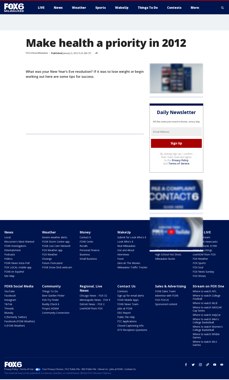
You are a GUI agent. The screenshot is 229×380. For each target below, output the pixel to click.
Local (7, 237)
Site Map (9, 276)
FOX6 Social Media (18, 286)
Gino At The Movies (128, 263)
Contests (122, 291)
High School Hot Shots (168, 254)
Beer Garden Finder (53, 295)
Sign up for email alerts (130, 295)
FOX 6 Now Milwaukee (37, 53)
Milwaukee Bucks (165, 258)
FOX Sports (199, 263)
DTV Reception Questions (132, 330)
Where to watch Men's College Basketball (206, 320)
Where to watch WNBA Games (206, 335)
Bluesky (8, 312)
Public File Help (126, 317)
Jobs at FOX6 (124, 308)
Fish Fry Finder (50, 300)
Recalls (84, 246)
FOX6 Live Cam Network (56, 246)
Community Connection (55, 312)
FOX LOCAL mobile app (17, 267)
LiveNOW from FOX (204, 254)
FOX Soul (198, 267)
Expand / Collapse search (222, 7)
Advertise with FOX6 (166, 295)
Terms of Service (178, 163)
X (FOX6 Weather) (14, 325)
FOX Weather (49, 254)
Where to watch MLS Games (205, 343)
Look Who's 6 (125, 241)
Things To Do (50, 291)
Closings (47, 258)
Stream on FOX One (208, 286)
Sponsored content (166, 304)
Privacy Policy (180, 160)
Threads (9, 308)
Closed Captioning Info (130, 325)
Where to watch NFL (205, 291)
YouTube (9, 291)
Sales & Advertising (170, 286)
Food (120, 258)
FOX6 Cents (86, 241)
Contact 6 (85, 237)
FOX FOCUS (162, 300)
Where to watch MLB (205, 303)
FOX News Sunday (203, 271)
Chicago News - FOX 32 (93, 295)
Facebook (10, 295)
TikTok (8, 304)
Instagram (10, 300)
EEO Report (124, 312)
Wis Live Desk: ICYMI (205, 246)
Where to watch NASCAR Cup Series (207, 309)
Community (51, 286)
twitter (193, 364)
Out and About (125, 250)
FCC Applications (127, 321)
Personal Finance (89, 250)
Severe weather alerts (54, 237)
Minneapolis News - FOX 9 (95, 300)
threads (207, 364)
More (195, 8)
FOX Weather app (52, 250)
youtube (215, 364)
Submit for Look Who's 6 (131, 237)
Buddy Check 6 (50, 304)
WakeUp (124, 232)
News (8, 232)
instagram (200, 364)
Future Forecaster (52, 263)
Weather (49, 232)
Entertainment (12, 250)
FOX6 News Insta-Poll (17, 263)
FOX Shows (199, 276)
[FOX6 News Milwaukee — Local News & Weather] (16, 7)
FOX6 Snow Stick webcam (57, 267)
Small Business (88, 258)
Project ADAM (50, 308)
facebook (186, 364)
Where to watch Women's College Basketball (208, 328)
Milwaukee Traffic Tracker (132, 267)
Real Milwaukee (126, 246)
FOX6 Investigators (15, 246)
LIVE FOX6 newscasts (205, 241)
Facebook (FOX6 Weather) (19, 321)
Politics (8, 258)
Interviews (123, 254)
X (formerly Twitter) (15, 317)
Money (85, 232)
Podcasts (9, 254)
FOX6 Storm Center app (56, 241)
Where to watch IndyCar (207, 315)
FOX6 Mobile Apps (128, 300)
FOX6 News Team (127, 304)
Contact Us (126, 286)
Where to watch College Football (206, 297)
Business (85, 254)
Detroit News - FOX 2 (92, 304)
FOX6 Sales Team (165, 291)
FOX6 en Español (14, 271)
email (222, 364)
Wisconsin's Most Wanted (19, 241)
